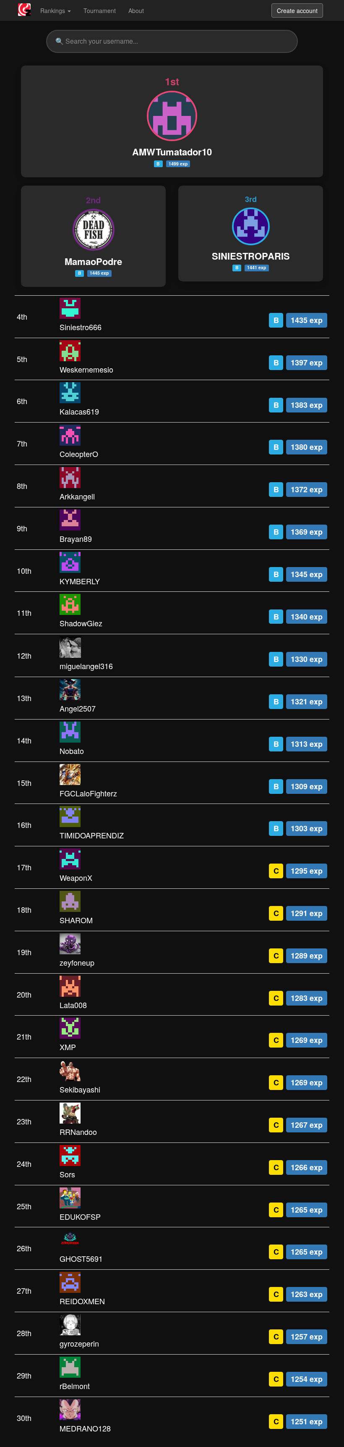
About (136, 10)
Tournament (99, 10)
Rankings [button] (53, 10)
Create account (297, 10)
